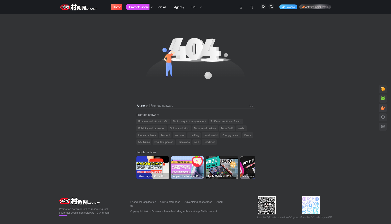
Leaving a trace (147, 135)
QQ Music (144, 142)
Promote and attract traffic (153, 121)
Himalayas (184, 142)
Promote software (161, 211)
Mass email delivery (205, 128)
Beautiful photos (163, 142)
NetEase (179, 135)
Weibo (241, 128)
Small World (210, 135)
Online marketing (179, 128)
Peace (247, 135)
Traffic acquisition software (226, 121)
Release (290, 7)
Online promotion (170, 202)
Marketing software (182, 211)
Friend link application (143, 202)
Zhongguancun (230, 135)
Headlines (209, 142)
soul (196, 142)
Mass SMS (227, 128)
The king (194, 135)
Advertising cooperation (198, 202)
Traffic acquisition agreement (189, 121)
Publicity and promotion (151, 128)
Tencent (165, 135)
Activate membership (316, 7)
